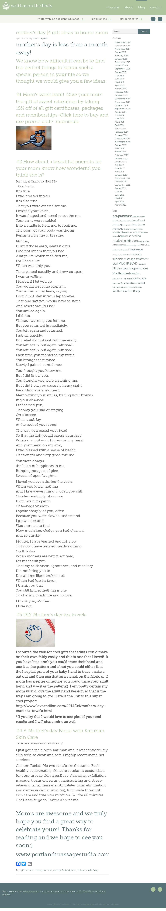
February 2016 (121, 55)
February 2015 (121, 92)
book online (100, 18)
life (141, 244)
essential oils (118, 232)
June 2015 (120, 79)
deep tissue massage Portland (133, 229)
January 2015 (121, 95)
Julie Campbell (40, 38)
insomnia (129, 245)
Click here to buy (79, 115)
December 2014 (122, 98)
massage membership (121, 255)
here (29, 800)
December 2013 (122, 138)
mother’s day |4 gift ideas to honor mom (62, 33)
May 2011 (119, 198)
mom (73, 870)
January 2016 (121, 59)
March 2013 (120, 151)
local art (115, 250)
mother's (81, 870)
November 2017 (122, 49)
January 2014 (121, 135)
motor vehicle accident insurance (59, 18)
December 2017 (122, 45)
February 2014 (121, 132)
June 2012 (120, 168)
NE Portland (121, 268)
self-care (140, 278)
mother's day (92, 870)
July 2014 (119, 115)
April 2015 (119, 85)
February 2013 (121, 155)
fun (147, 232)
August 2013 (120, 145)
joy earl (136, 245)
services (116, 283)
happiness (124, 236)
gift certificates (129, 18)
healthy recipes (144, 241)
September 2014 (122, 108)
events (126, 232)
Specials (125, 283)
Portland (119, 273)
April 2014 (119, 125)
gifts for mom (27, 870)
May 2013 (119, 148)
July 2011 (119, 191)
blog (141, 7)
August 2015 (120, 72)
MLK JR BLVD (128, 263)
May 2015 (119, 82)
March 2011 (120, 205)
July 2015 (119, 75)
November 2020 (122, 42)
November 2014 (122, 102)
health (117, 240)
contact (156, 7)
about (128, 7)
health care (130, 240)
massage (112, 7)
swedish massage (129, 287)
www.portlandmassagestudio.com (63, 854)
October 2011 (121, 181)
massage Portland (61, 870)
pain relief (141, 268)
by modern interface (109, 904)
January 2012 (121, 175)
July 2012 (119, 165)
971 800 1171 (85, 891)
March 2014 (120, 128)
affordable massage (138, 216)
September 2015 (122, 69)
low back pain (123, 250)
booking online (32, 891)
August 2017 (120, 52)
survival (116, 287)
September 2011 (122, 185)
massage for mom (43, 870)
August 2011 (120, 188)
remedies (118, 278)
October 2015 (121, 65)
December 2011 (122, 178)
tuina (140, 287)
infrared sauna (119, 245)
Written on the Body (126, 291)
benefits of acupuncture (122, 221)
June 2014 (120, 118)
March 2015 (120, 88)
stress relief (137, 283)
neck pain (142, 264)
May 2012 (119, 171)
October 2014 (121, 105)
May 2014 (119, 122)
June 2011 (119, 195)
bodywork (127, 225)
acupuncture (122, 216)
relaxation (133, 273)
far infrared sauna (138, 232)
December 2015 (122, 62)
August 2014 (120, 112)
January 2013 (121, 158)
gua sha (115, 236)
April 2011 (119, 201)
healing (136, 236)
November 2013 (122, 141)
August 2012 (120, 161)
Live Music (146, 245)
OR (132, 268)
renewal (128, 278)
